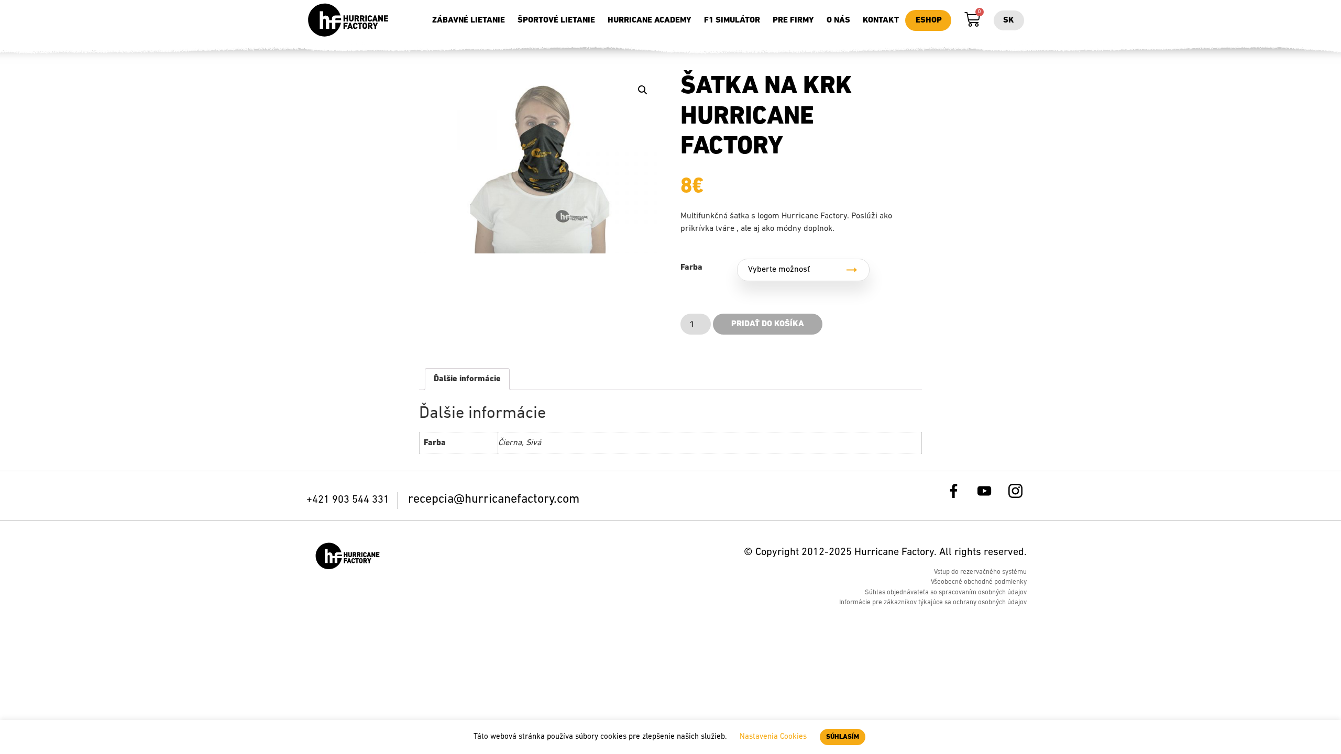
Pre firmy (793, 20)
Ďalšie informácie (467, 379)
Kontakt (881, 20)
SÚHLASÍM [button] (842, 737)
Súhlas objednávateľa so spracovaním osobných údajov (946, 592)
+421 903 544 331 (349, 500)
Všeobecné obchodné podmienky (979, 582)
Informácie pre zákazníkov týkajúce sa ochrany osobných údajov (933, 602)
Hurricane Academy (649, 20)
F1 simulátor (732, 20)
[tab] (467, 379)
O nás (838, 20)
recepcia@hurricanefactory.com (493, 499)
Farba (691, 267)
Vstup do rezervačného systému (980, 572)
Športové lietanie (556, 20)
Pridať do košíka (767, 324)
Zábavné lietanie (468, 20)
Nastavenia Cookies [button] (773, 737)
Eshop (929, 20)
